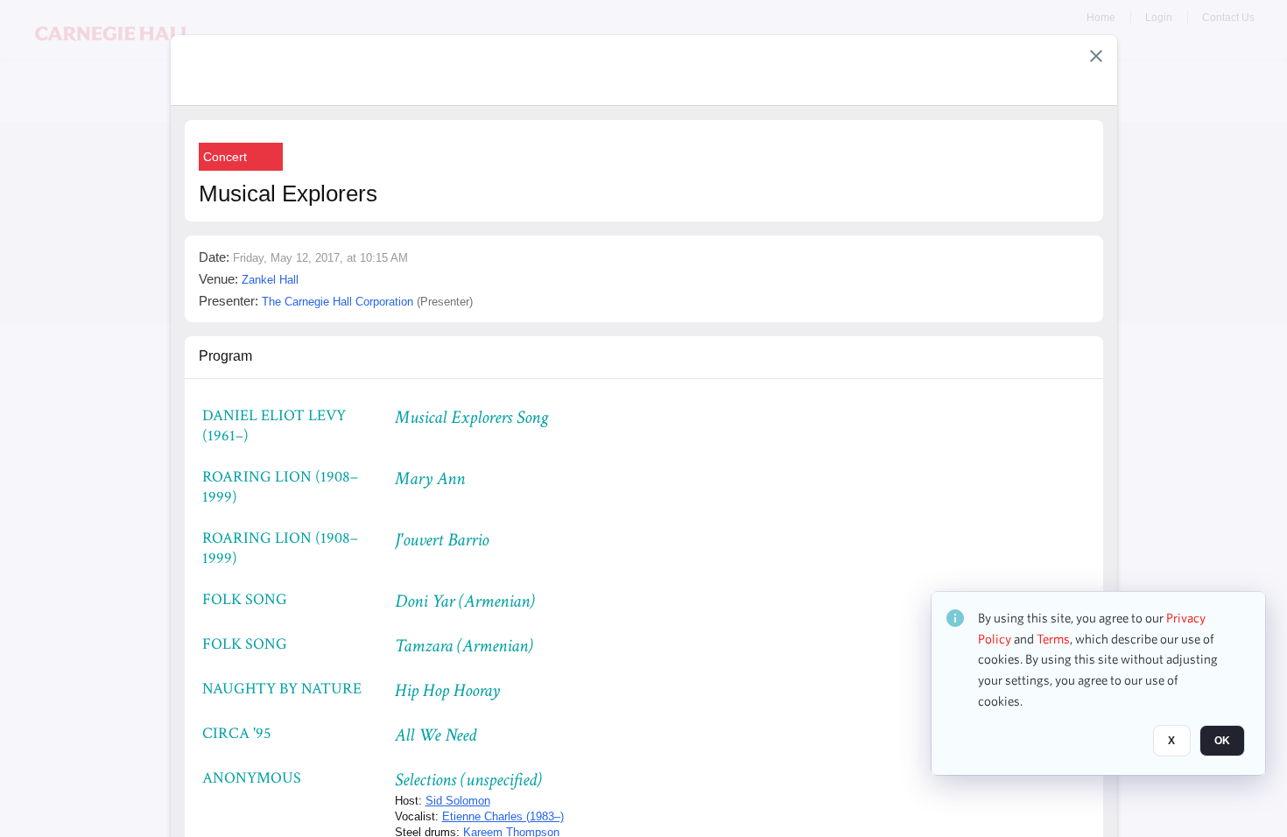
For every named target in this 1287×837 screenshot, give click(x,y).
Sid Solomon (457, 800)
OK (1222, 741)
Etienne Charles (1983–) (503, 816)
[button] (1096, 56)
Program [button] (225, 355)
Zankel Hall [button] (270, 279)
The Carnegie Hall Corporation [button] (337, 301)
